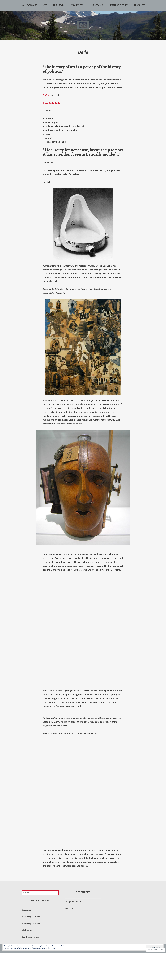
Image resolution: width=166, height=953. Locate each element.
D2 (83, 25)
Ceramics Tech (77, 5)
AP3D (45, 5)
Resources (139, 5)
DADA (46, 95)
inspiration (26, 910)
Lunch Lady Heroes (30, 937)
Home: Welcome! (29, 5)
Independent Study (118, 5)
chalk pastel (27, 930)
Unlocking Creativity (31, 917)
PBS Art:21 (69, 908)
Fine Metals (59, 5)
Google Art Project (73, 902)
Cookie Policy (50, 948)
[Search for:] (40, 892)
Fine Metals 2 (96, 5)
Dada (45, 103)
